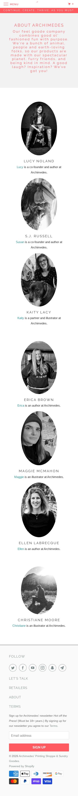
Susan (20, 242)
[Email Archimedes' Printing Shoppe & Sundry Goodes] (63, 667)
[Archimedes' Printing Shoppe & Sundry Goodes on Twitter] (13, 667)
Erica (20, 405)
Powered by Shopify (21, 766)
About (15, 697)
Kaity (20, 318)
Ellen (21, 549)
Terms (15, 706)
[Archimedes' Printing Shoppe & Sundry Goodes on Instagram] (43, 667)
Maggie (19, 477)
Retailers (18, 688)
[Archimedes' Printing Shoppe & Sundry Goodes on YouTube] (33, 667)
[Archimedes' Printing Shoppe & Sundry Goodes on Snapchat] (53, 667)
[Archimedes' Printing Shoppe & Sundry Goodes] (39, 4)
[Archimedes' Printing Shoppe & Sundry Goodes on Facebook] (23, 667)
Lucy (20, 167)
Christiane (19, 625)
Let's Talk (18, 678)
